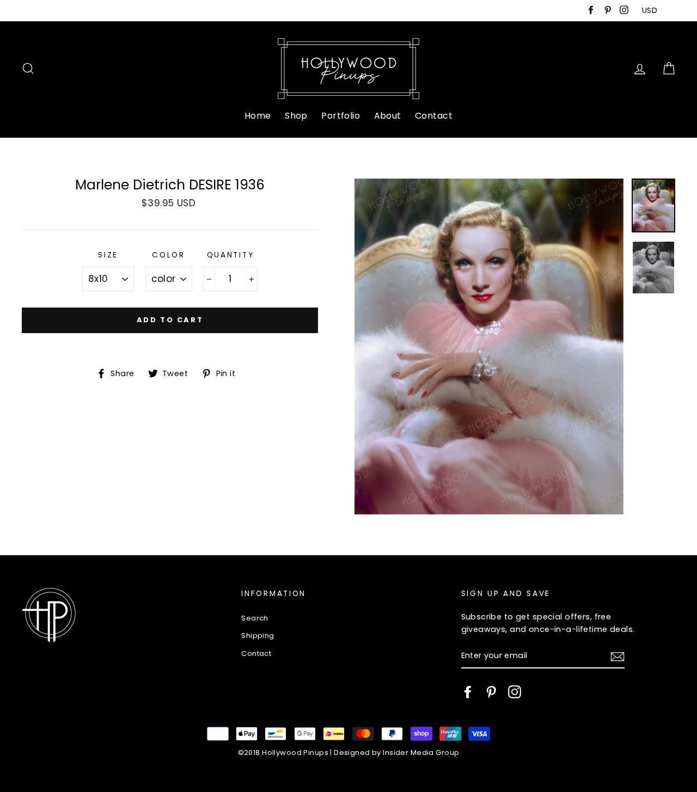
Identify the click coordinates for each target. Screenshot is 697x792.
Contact (434, 115)
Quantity (230, 255)
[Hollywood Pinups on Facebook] (467, 691)
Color (168, 255)
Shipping (257, 635)
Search (254, 618)
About (387, 115)
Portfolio (340, 115)
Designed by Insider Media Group (396, 752)
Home (257, 115)
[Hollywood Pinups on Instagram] (514, 691)
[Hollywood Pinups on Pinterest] (491, 691)
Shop (296, 115)
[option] (488, 347)
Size (108, 255)
